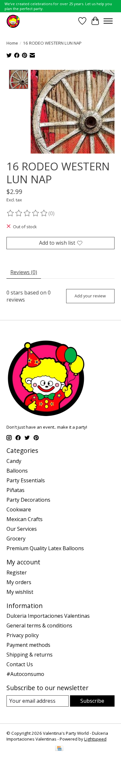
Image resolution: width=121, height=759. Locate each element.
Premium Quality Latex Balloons (45, 548)
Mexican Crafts (24, 519)
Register (16, 572)
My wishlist (19, 591)
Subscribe (92, 700)
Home (12, 43)
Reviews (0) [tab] (23, 272)
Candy (13, 461)
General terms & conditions (39, 625)
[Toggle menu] (108, 21)
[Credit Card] (59, 749)
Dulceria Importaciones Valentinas (48, 615)
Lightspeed (95, 739)
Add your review (90, 296)
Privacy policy (22, 635)
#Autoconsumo (25, 674)
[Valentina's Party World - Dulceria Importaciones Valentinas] (13, 20)
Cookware (18, 509)
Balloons (17, 470)
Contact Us (19, 664)
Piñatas (15, 490)
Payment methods (28, 644)
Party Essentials (25, 480)
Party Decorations (28, 499)
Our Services (21, 528)
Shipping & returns (29, 654)
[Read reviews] (27, 213)
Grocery (15, 538)
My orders (18, 582)
